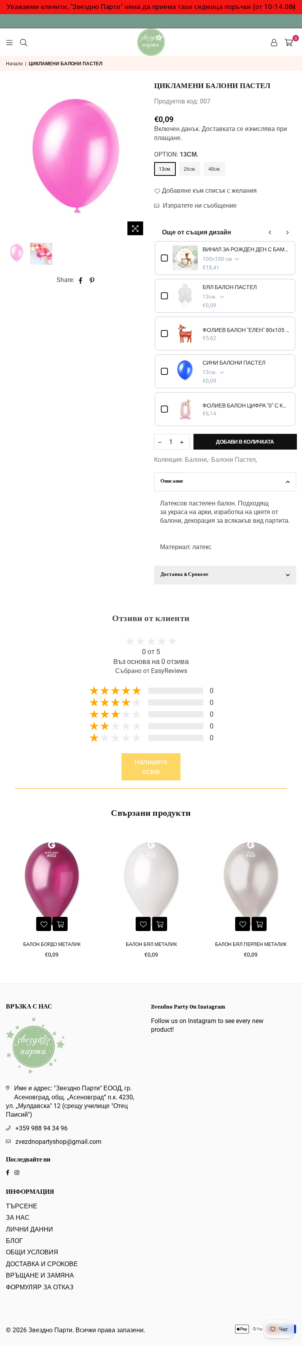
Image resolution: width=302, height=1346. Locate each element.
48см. (214, 169)
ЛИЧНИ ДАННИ (29, 1229)
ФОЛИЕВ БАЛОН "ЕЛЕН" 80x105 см (246, 330)
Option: (176, 154)
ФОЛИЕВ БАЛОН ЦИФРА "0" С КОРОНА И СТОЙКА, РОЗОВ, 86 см (246, 405)
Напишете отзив (151, 767)
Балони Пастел (233, 459)
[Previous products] (270, 232)
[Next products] (287, 232)
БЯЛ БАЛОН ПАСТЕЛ (230, 287)
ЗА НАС (17, 1217)
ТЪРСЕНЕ (21, 1206)
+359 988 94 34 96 (41, 1128)
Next (141, 161)
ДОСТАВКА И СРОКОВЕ (42, 1264)
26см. (190, 169)
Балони (196, 459)
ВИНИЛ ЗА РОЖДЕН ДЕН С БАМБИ (246, 249)
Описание (172, 481)
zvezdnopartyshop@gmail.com (58, 1141)
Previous (13, 161)
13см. (165, 169)
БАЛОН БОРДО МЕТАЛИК (52, 944)
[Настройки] (274, 42)
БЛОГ (14, 1241)
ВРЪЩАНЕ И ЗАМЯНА (40, 1275)
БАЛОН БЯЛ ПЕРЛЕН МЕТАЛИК (251, 944)
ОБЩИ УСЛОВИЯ (32, 1252)
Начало (14, 63)
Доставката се (222, 129)
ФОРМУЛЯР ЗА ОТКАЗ (40, 1287)
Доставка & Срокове (184, 574)
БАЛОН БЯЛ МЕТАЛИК (151, 944)
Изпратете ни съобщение (199, 205)
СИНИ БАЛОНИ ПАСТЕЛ (234, 363)
